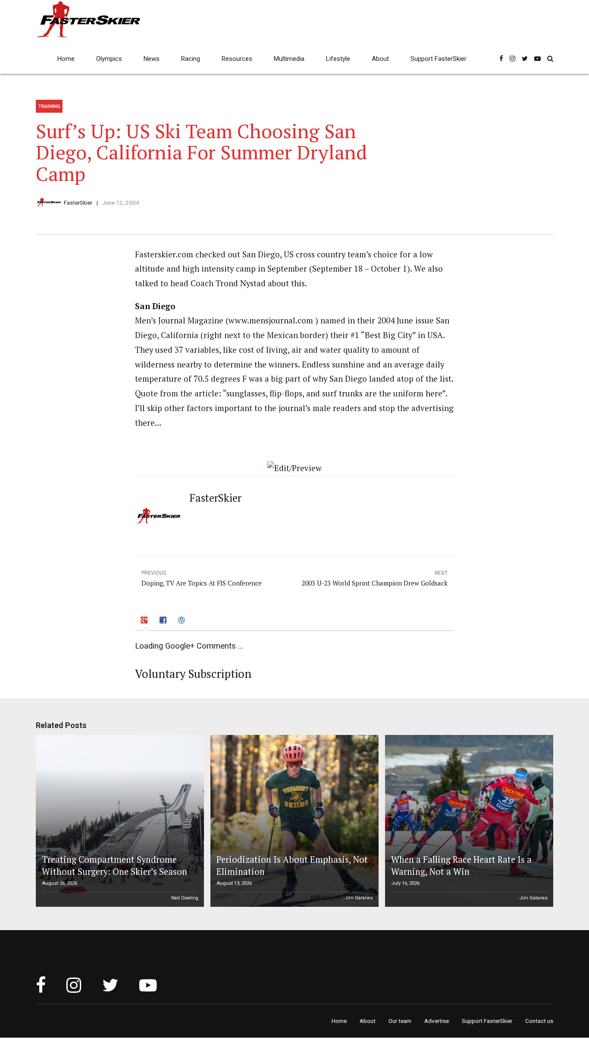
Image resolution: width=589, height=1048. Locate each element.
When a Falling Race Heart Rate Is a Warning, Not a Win (461, 865)
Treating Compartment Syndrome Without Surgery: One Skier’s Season (114, 865)
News (152, 59)
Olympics (109, 59)
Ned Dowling (184, 898)
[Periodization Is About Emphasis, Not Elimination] (293, 821)
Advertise (436, 1020)
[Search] (550, 58)
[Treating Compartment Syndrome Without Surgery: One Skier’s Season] (118, 821)
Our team (399, 1020)
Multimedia (289, 59)
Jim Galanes (359, 898)
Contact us (539, 1020)
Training (49, 106)
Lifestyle (338, 59)
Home (66, 59)
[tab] (145, 621)
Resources (237, 59)
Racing (190, 59)
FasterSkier (78, 202)
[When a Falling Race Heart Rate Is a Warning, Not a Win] (468, 821)
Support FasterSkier (438, 59)
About (380, 59)
